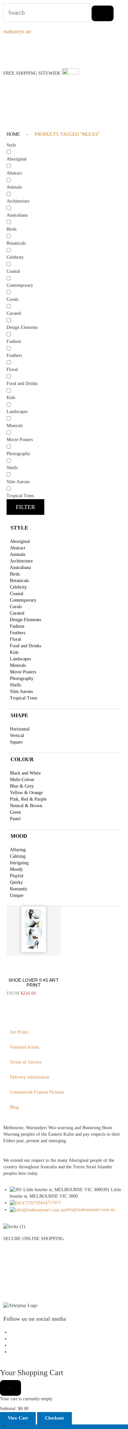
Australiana (20, 567)
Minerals (18, 665)
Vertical (17, 735)
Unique (16, 895)
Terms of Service (26, 1062)
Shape (19, 715)
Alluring (18, 849)
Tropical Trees (23, 698)
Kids (14, 652)
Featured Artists (24, 1047)
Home (13, 134)
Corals (16, 606)
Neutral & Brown (26, 805)
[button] (8, 108)
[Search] (103, 13)
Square (16, 742)
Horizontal (20, 729)
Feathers (17, 632)
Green (15, 812)
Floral (15, 639)
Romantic (19, 888)
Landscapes (20, 658)
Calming (18, 856)
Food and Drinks (25, 645)
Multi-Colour (22, 779)
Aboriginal (20, 541)
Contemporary (23, 600)
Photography (21, 678)
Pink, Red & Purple (28, 799)
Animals (17, 554)
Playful (16, 875)
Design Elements (25, 619)
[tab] (64, 527)
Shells (15, 685)
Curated (17, 613)
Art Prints (19, 1032)
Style (19, 527)
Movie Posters (23, 671)
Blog (14, 1107)
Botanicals (19, 580)
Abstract (17, 547)
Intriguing (19, 862)
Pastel (15, 818)
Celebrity (18, 587)
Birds (15, 574)
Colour (22, 759)
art (17, 32)
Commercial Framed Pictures (37, 1092)
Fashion (17, 626)
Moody (16, 869)
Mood (19, 836)
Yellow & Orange (26, 792)
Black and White (25, 773)
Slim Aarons (21, 691)
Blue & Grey (22, 786)
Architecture (21, 561)
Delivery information (29, 1077)
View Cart (18, 1418)
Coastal (16, 593)
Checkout (54, 1418)
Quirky (16, 882)
